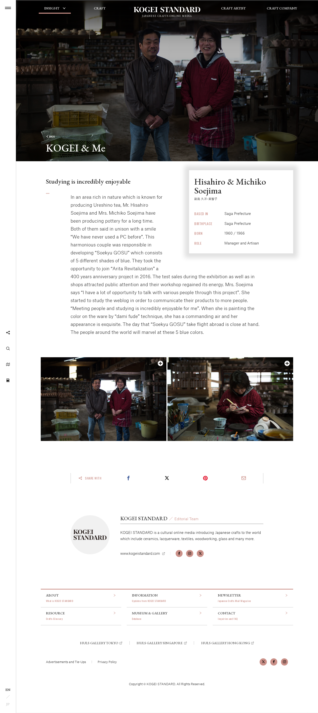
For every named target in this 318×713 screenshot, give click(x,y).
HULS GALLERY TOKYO (99, 643)
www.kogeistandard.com (140, 553)
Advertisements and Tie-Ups (66, 662)
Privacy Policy (107, 662)
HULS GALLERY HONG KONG (225, 643)
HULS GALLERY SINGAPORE (160, 643)
